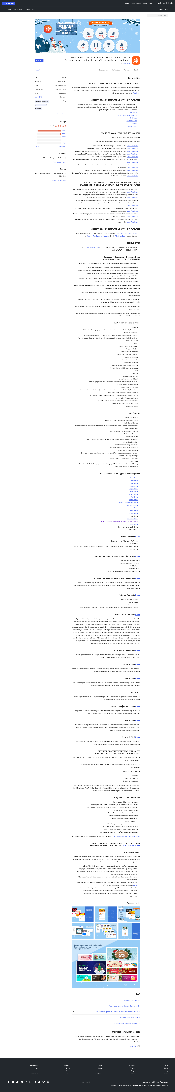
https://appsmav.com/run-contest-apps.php (125, 836)
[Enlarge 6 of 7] (91, 926)
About (166, 1065)
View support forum (59, 162)
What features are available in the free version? (124, 1006)
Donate (67, 1071)
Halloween (133, 112)
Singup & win (133, 489)
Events (68, 1068)
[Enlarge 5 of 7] (114, 926)
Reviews (127, 70)
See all (37, 147)
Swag (67, 1074)
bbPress (34, 1071)
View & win (134, 524)
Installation (116, 70)
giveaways (38, 105)
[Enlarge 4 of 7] (138, 926)
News (166, 1068)
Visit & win (134, 497)
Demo (137, 537)
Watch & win (133, 500)
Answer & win (133, 508)
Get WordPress (9, 3)
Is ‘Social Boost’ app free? (131, 1000)
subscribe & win (132, 519)
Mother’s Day (132, 126)
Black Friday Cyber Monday (127, 115)
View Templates (132, 146)
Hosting (165, 1071)
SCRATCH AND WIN (92, 247)
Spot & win (134, 511)
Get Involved (66, 1065)
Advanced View (61, 114)
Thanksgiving (97, 236)
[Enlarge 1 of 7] (138, 909)
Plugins (133, 1071)
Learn (101, 1065)
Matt (36, 1068)
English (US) (38, 97)
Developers (99, 1071)
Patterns (132, 1074)
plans (135, 885)
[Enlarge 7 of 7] (138, 942)
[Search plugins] (148, 15)
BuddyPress (33, 1074)
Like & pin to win (132, 505)
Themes (132, 1068)
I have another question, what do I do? (127, 1023)
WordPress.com (32, 1065)
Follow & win (133, 513)
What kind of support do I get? (129, 1017)
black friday (45, 101)
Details (136, 70)
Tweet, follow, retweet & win (128, 502)
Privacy (165, 1074)
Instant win (134, 486)
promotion (38, 108)
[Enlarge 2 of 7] (114, 909)
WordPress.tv (98, 1074)
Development (103, 70)
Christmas (133, 118)
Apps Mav (126, 63)
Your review (62, 147)
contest (45, 105)
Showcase (132, 1065)
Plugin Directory (163, 9)
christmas (38, 101)
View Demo (136, 93)
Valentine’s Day (132, 121)
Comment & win (132, 494)
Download (39, 60)
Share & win (134, 478)
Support (37, 70)
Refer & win (134, 481)
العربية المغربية (146, 1082)
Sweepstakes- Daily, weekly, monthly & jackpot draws (119, 521)
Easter (134, 123)
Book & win (134, 491)
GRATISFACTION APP (131, 845)
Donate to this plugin (59, 180)
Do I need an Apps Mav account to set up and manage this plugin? (117, 1012)
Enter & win (134, 483)
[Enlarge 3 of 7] (91, 909)
